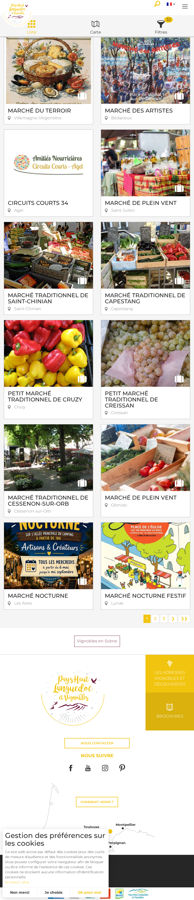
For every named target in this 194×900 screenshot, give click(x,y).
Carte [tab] (95, 32)
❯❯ (184, 618)
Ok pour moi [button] (89, 892)
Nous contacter (97, 743)
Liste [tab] (31, 32)
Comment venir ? (97, 802)
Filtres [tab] (161, 32)
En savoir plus (17, 882)
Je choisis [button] (53, 892)
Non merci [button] (19, 892)
